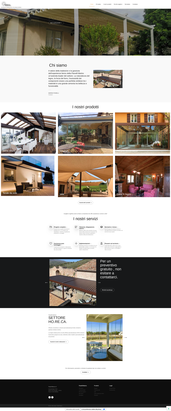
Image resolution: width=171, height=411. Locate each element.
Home (91, 4)
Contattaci (135, 4)
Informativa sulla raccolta (72, 409)
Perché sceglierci (118, 4)
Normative (127, 4)
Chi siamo (98, 4)
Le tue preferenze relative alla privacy (91, 409)
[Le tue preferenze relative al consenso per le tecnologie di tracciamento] (168, 408)
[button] (46, 282)
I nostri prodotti (107, 4)
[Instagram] (52, 397)
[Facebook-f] (49, 397)
